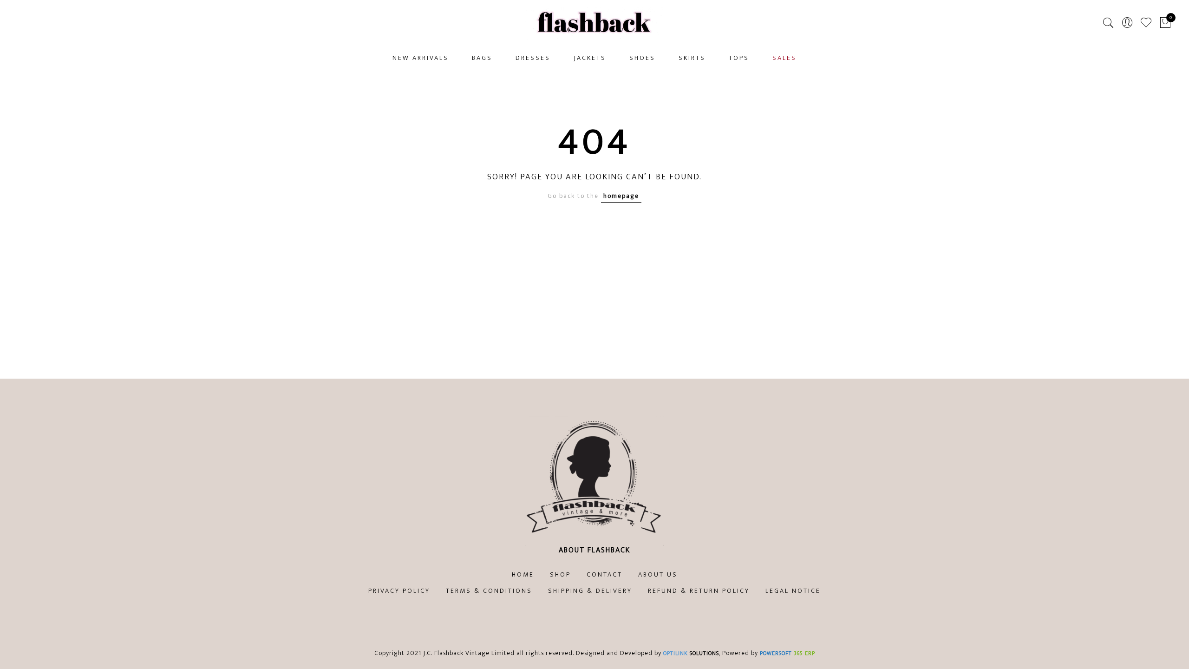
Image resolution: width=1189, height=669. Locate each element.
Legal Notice (793, 590)
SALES (784, 57)
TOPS (739, 57)
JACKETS (590, 57)
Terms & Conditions (489, 590)
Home (523, 574)
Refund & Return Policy (699, 590)
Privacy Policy (399, 590)
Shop (560, 574)
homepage (621, 195)
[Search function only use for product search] (1108, 23)
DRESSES (533, 57)
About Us (658, 574)
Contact (604, 574)
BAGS (482, 57)
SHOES (642, 57)
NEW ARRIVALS (420, 57)
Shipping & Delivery (590, 590)
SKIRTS (692, 57)
